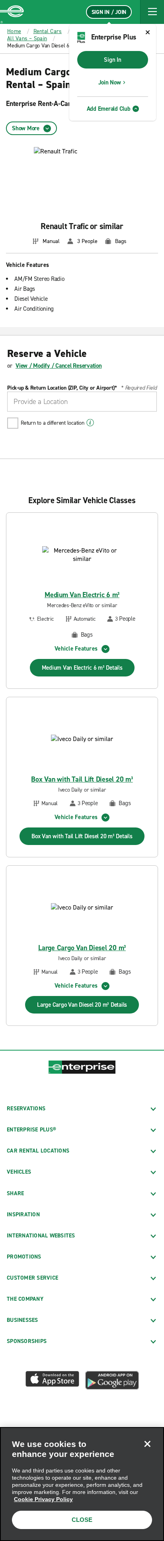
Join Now (109, 82)
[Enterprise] (12, 12)
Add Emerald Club (109, 109)
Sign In (112, 60)
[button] (152, 12)
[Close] (147, 1444)
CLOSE (82, 1519)
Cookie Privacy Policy (43, 1499)
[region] (82, 1484)
